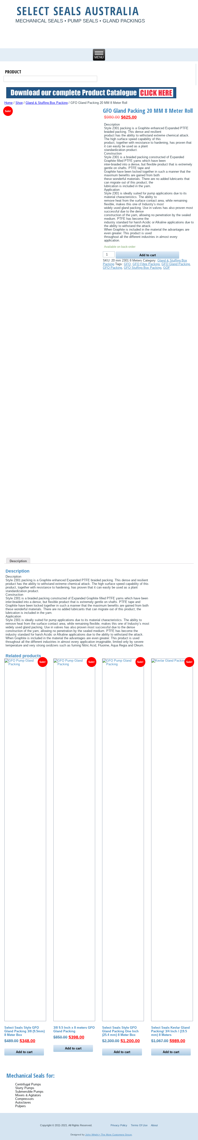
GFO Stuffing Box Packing (142, 267)
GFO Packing (112, 267)
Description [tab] (18, 561)
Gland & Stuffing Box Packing (47, 103)
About (154, 1125)
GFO (127, 264)
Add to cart (147, 255)
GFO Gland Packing (176, 264)
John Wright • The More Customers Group (108, 1134)
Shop (19, 103)
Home (8, 103)
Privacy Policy (119, 1125)
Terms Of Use (139, 1125)
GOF (166, 267)
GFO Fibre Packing (146, 264)
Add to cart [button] (24, 1052)
